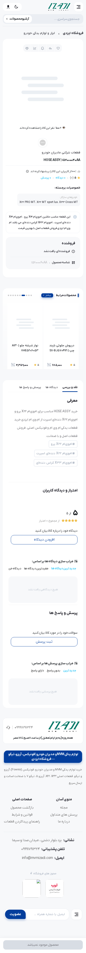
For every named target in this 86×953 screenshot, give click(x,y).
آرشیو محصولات (19, 19)
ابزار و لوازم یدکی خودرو (39, 33)
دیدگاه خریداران (12, 568)
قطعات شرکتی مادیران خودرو (61, 152)
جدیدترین (69, 670)
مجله (64, 807)
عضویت (15, 914)
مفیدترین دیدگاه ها (36, 568)
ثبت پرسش (44, 641)
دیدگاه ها (52, 387)
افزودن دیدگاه (44, 539)
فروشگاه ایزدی (73, 33)
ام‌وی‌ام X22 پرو (61, 444)
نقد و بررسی (70, 387)
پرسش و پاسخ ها (30, 387)
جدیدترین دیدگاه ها (63, 568)
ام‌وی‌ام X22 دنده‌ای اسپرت (54, 453)
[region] (43, 34)
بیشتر (48, 295)
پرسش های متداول (64, 814)
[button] (78, 6)
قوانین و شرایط (22, 814)
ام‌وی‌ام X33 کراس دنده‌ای (54, 463)
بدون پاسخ (54, 670)
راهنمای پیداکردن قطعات (22, 821)
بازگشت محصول (22, 807)
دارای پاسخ (37, 670)
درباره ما (64, 821)
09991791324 (24, 727)
